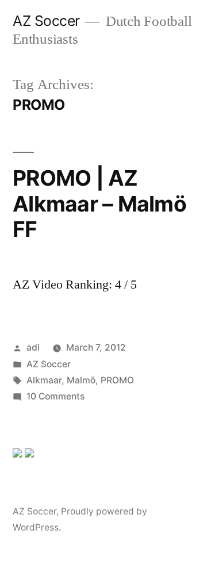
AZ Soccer (46, 20)
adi (33, 347)
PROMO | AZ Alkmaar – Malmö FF (99, 203)
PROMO (117, 380)
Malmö (81, 380)
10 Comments (55, 396)
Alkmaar (44, 380)
